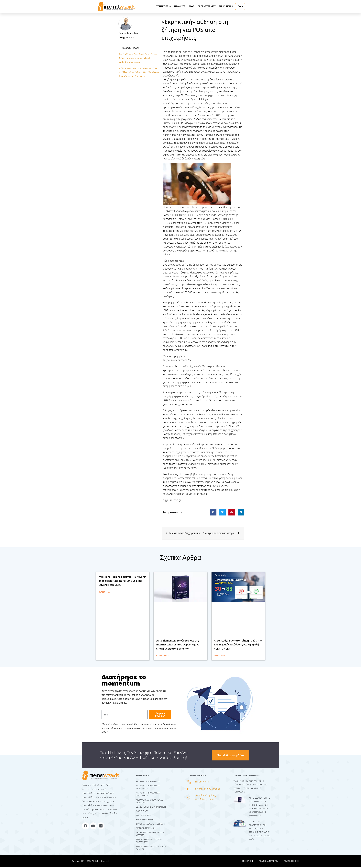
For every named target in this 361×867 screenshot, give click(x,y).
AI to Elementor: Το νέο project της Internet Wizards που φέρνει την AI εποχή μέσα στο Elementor (178, 644)
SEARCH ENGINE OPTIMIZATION (151, 806)
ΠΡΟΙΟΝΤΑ (179, 6)
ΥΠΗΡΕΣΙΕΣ (162, 6)
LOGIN (240, 6)
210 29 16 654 (202, 781)
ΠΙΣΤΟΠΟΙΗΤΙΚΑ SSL (145, 828)
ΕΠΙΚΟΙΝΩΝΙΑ (226, 6)
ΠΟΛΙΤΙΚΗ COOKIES (292, 861)
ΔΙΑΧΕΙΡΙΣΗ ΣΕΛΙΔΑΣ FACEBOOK (150, 823)
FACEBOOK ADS (143, 815)
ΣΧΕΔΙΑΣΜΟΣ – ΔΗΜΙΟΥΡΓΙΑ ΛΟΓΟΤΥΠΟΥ (149, 840)
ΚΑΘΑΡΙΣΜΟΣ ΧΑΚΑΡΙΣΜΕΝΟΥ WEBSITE (150, 833)
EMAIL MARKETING (145, 819)
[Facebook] (85, 825)
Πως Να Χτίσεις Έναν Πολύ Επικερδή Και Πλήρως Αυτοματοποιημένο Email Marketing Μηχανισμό (137, 58)
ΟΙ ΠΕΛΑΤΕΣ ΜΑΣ (207, 6)
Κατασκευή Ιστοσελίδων (148, 781)
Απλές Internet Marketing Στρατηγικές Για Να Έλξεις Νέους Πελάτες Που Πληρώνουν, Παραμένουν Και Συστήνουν (138, 72)
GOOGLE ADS (142, 811)
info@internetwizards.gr (207, 788)
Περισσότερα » (104, 592)
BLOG (191, 6)
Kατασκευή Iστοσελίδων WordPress (148, 787)
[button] (213, 512)
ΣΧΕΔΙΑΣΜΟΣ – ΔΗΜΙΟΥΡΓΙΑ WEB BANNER (151, 847)
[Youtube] (93, 825)
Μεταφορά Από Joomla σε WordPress (149, 801)
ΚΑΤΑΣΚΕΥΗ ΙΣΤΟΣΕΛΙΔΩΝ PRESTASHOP (148, 794)
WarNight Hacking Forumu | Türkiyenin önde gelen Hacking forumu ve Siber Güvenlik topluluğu (122, 581)
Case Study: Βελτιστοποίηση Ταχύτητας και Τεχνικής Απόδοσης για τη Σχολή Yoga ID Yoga (238, 644)
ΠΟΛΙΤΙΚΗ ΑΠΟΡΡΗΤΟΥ (268, 861)
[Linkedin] (100, 825)
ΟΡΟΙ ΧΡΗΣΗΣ (247, 861)
